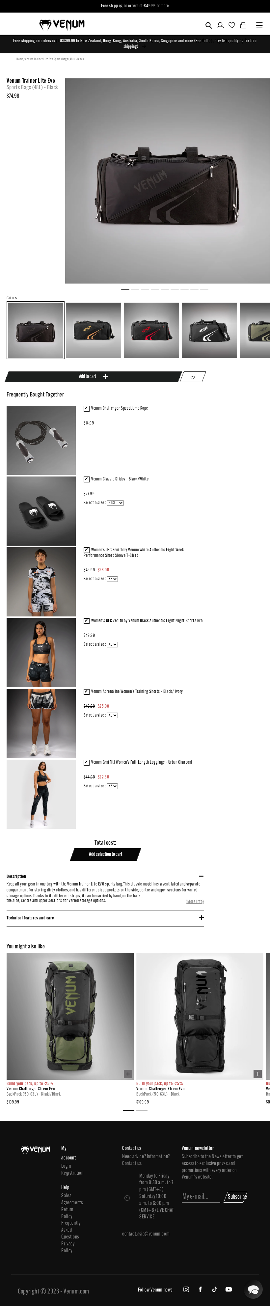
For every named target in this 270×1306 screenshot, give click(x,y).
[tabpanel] (167, 181)
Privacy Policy (67, 1247)
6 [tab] (177, 289)
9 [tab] (207, 289)
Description (16, 876)
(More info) (195, 901)
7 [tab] (187, 289)
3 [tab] (148, 289)
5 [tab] (167, 289)
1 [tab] (128, 289)
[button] (208, 25)
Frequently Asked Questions (69, 1230)
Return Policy (67, 1213)
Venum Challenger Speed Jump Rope (119, 408)
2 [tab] (138, 289)
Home (19, 59)
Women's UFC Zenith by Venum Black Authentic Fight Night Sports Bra (147, 620)
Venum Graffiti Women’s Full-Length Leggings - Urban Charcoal (141, 762)
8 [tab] (197, 289)
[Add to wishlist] (193, 376)
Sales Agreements (69, 1199)
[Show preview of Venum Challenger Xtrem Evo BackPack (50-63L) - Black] (258, 1074)
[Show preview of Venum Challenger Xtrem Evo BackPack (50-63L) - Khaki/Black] (128, 1074)
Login (66, 1166)
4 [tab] (157, 289)
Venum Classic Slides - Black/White (119, 479)
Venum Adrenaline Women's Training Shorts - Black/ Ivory (137, 691)
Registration (69, 1173)
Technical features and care (30, 918)
